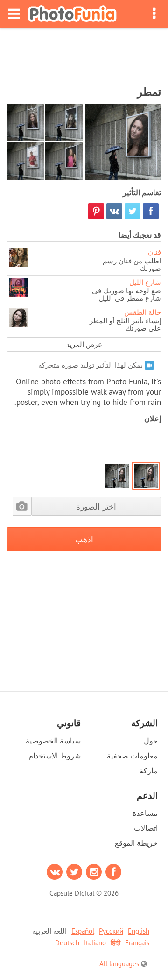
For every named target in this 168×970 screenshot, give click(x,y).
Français (137, 942)
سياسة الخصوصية (53, 740)
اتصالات (146, 828)
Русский (111, 931)
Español (82, 931)
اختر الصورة (96, 506)
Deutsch (67, 942)
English (138, 931)
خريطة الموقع (136, 843)
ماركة (149, 770)
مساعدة (145, 813)
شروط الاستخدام (54, 755)
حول (151, 740)
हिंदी (115, 942)
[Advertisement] (84, 54)
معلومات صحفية (132, 755)
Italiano (95, 942)
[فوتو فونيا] (72, 14)
